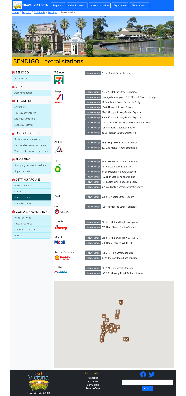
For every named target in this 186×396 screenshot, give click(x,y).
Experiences (120, 5)
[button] (110, 328)
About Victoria (139, 5)
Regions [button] (57, 5)
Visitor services (22, 217)
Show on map (93, 73)
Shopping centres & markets (30, 165)
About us (93, 381)
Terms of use (93, 388)
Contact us (93, 384)
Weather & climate (24, 229)
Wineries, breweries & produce (31, 151)
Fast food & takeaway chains (30, 145)
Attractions (20, 107)
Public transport (23, 185)
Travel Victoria (35, 5)
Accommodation (100, 5)
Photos (18, 235)
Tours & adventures (25, 112)
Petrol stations (22, 197)
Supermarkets (22, 171)
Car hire (18, 191)
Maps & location (23, 203)
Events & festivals (24, 124)
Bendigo (52, 12)
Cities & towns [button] (76, 5)
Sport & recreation (24, 118)
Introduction (21, 78)
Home (15, 12)
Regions (26, 12)
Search (147, 388)
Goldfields (39, 12)
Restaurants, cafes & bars (28, 139)
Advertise (93, 377)
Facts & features (23, 223)
